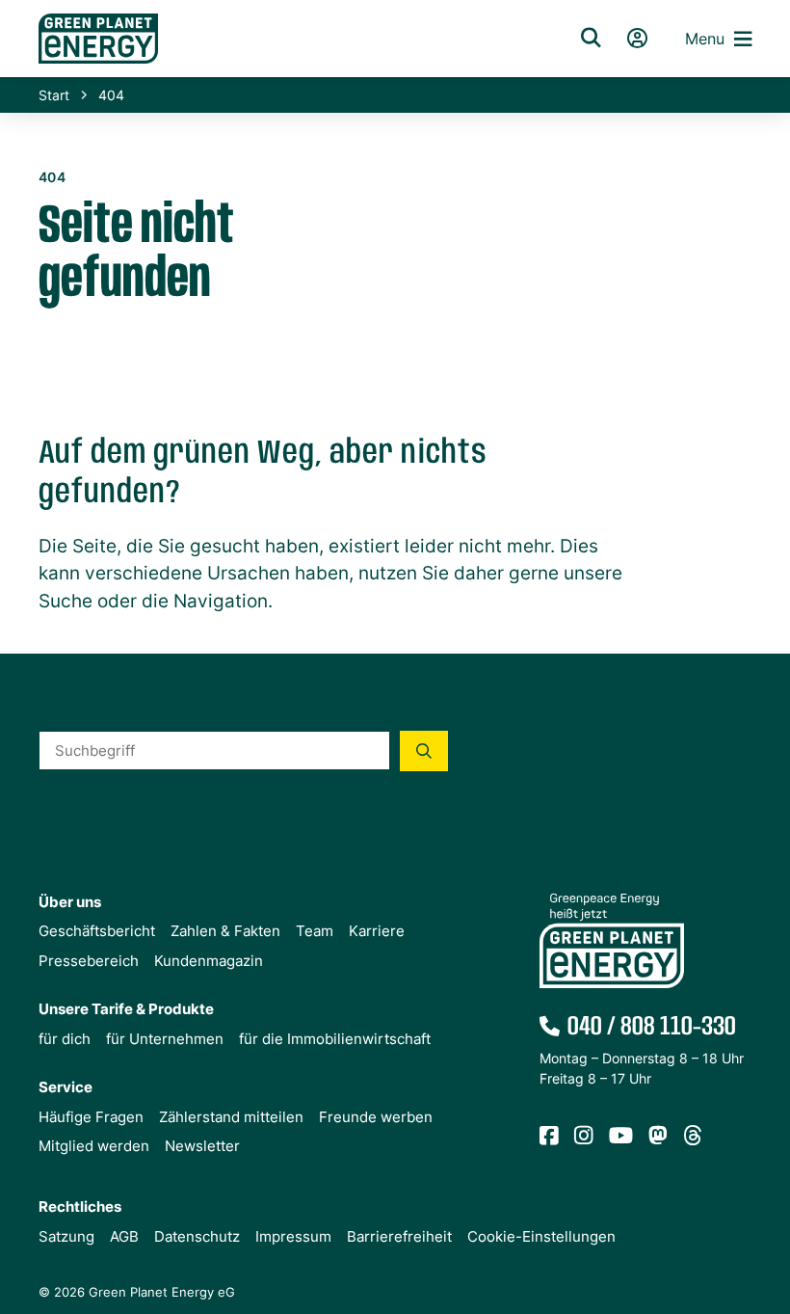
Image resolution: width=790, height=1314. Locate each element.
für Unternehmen (165, 1039)
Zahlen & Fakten (225, 931)
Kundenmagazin (208, 961)
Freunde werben (376, 1117)
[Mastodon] (658, 1136)
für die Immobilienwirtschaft (335, 1039)
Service (65, 1087)
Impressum (293, 1236)
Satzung (66, 1236)
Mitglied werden (94, 1146)
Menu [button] (704, 38)
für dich (65, 1039)
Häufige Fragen (91, 1117)
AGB (124, 1236)
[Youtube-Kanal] (621, 1136)
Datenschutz (197, 1236)
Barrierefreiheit (399, 1236)
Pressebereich (89, 961)
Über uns (70, 902)
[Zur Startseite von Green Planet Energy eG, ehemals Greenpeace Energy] (284, 38)
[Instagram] (583, 1136)
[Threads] (692, 1136)
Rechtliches (80, 1206)
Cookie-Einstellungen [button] (541, 1236)
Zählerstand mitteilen (231, 1117)
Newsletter (202, 1146)
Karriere (377, 931)
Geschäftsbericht (97, 931)
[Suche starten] (424, 751)
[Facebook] (549, 1136)
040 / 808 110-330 (651, 1027)
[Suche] (590, 38)
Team (314, 931)
